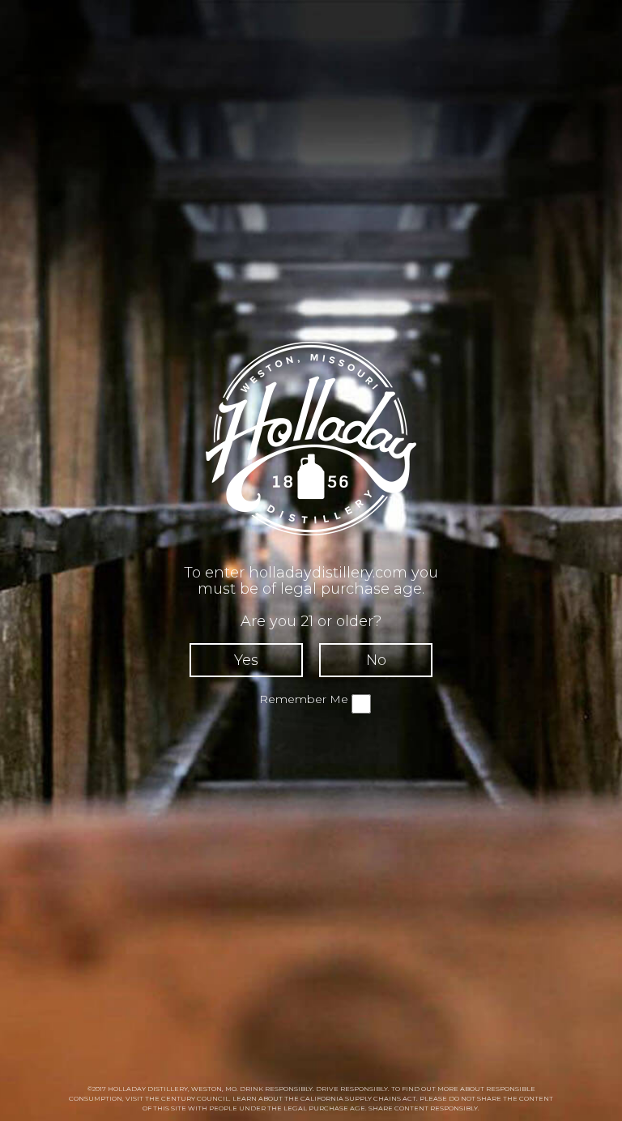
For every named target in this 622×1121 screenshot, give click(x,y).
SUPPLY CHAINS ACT (380, 1098)
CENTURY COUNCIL (195, 1098)
